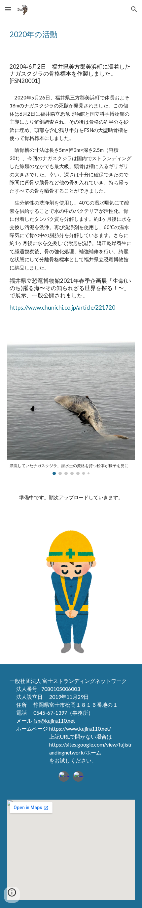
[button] (8, 9)
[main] (71, 34)
